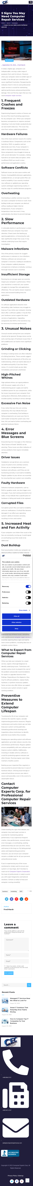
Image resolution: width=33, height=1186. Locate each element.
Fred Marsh (21, 65)
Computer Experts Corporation (20, 872)
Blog (8, 23)
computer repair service (22, 637)
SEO (21, 891)
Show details (23, 610)
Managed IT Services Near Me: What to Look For (20, 999)
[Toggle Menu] (30, 2)
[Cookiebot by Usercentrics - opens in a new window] (23, 556)
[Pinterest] (16, 899)
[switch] (28, 592)
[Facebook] (11, 899)
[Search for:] (16, 985)
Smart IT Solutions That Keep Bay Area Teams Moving (19, 1010)
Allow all (16, 616)
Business (15, 23)
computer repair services (13, 96)
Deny (16, 628)
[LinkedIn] (21, 899)
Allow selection (16, 622)
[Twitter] (6, 899)
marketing (14, 891)
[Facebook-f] (17, 1181)
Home (3, 23)
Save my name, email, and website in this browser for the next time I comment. (16, 967)
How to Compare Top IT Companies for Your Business (19, 1021)
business (5, 891)
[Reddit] (26, 899)
